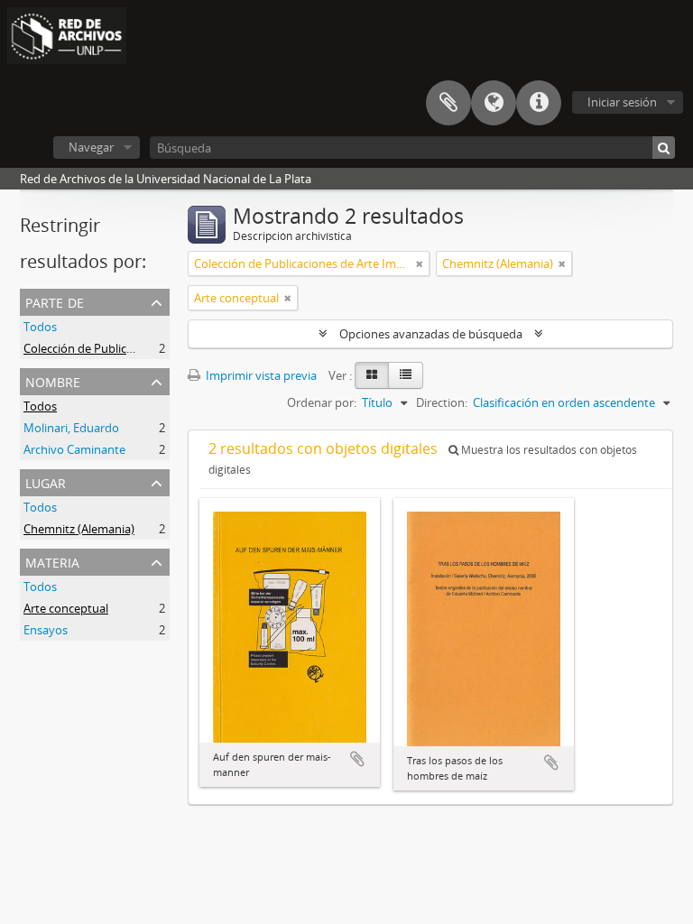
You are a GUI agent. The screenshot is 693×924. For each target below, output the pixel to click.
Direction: (441, 402)
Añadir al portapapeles (357, 759)
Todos (40, 327)
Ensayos (45, 630)
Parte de (54, 301)
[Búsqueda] (663, 147)
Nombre (52, 380)
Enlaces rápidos (538, 102)
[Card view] (372, 375)
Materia (52, 561)
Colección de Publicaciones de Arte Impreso (139, 348)
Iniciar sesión (622, 102)
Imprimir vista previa (260, 375)
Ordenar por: (321, 402)
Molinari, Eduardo (71, 428)
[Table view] (405, 375)
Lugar (45, 481)
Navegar (91, 147)
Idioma (493, 102)
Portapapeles (448, 102)
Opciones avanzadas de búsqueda (431, 334)
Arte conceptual (65, 608)
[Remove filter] (419, 263)
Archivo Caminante (74, 449)
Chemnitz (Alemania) (78, 529)
